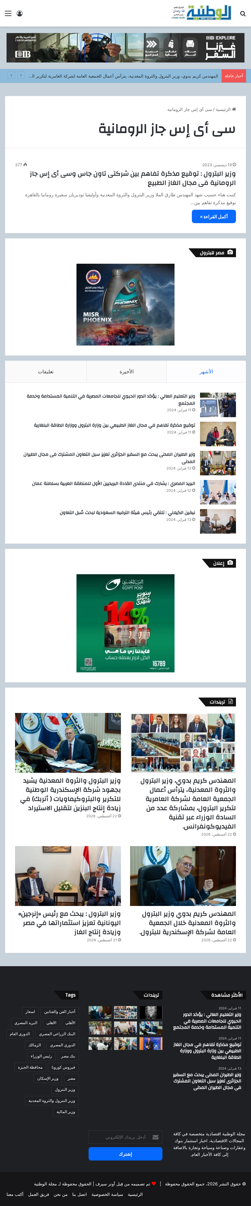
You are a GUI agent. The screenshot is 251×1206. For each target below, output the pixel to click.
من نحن (61, 1194)
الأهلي (70, 1022)
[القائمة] (8, 15)
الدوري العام (20, 1033)
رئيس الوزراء (41, 1056)
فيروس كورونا (63, 1067)
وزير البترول (65, 1089)
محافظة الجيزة (30, 1067)
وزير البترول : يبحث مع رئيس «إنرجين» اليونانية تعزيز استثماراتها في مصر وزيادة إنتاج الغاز (69, 923)
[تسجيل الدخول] (19, 15)
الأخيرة (127, 371)
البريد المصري (25, 1022)
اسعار (30, 1011)
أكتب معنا (15, 1194)
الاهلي (51, 1022)
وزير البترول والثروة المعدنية (51, 1100)
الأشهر (206, 371)
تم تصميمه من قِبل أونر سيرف (122, 1183)
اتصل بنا (79, 1194)
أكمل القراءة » (214, 216)
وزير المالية (66, 1111)
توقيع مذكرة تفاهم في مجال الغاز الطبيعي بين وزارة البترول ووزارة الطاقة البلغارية (114, 425)
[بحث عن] (243, 15)
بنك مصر (68, 1056)
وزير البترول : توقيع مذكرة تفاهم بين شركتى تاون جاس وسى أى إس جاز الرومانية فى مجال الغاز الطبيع (133, 178)
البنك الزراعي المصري (57, 1033)
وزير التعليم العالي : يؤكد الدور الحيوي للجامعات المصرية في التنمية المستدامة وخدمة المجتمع (111, 400)
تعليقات (46, 371)
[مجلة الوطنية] (201, 13)
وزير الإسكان (48, 1078)
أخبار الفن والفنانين (59, 1011)
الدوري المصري (62, 1044)
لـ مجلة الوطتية (47, 1183)
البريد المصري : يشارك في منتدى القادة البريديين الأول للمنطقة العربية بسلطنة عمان (113, 483)
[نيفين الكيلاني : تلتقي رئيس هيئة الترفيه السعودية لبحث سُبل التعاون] (218, 521)
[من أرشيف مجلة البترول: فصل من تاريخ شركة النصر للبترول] (151, 1012)
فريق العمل (38, 1194)
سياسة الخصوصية (107, 1194)
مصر (71, 1078)
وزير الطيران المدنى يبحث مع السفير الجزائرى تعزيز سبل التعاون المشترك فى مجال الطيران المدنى (109, 458)
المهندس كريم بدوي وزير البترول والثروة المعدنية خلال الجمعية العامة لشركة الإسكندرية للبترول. (188, 923)
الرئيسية (224, 109)
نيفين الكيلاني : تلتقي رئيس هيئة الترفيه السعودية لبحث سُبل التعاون (127, 512)
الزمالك (34, 1044)
